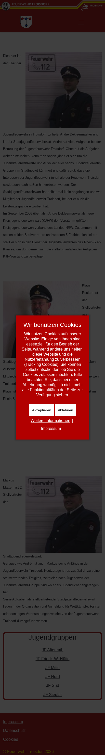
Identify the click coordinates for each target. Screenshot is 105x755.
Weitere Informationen (50, 420)
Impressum (51, 428)
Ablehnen (65, 410)
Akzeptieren (41, 410)
